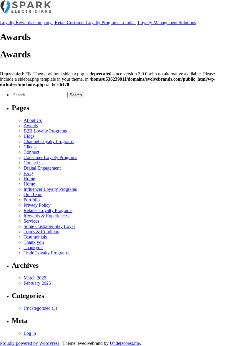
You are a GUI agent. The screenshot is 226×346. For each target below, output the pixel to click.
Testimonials (35, 236)
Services (31, 221)
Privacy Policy (37, 205)
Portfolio (32, 199)
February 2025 (37, 283)
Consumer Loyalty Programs (50, 157)
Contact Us (34, 162)
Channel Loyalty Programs (49, 141)
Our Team (33, 194)
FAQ (28, 173)
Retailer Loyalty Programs (48, 210)
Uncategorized (37, 308)
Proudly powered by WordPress (30, 343)
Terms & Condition (41, 231)
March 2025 (35, 277)
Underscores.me (125, 343)
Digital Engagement (42, 167)
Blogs (29, 136)
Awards (31, 125)
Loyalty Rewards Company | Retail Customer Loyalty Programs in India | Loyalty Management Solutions (98, 22)
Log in (30, 333)
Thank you (34, 242)
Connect (31, 152)
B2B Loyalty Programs (45, 130)
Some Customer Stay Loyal (49, 226)
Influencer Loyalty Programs (50, 189)
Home (29, 178)
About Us (33, 120)
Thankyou (33, 247)
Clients (30, 146)
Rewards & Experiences (46, 215)
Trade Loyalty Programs (46, 252)
